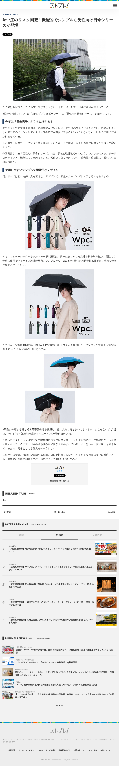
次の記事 (112, 512)
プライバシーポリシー (26, 750)
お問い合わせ (79, 750)
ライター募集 (92, 750)
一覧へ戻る (60, 512)
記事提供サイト (65, 750)
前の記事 (7, 512)
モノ (4, 500)
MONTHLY (97, 535)
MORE (59, 705)
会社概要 (12, 750)
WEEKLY (59, 535)
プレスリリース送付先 (47, 750)
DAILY (21, 535)
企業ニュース (105, 750)
